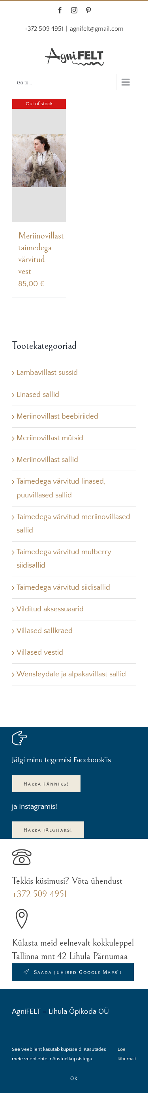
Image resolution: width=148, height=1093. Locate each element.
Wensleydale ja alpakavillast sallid (71, 674)
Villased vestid (40, 652)
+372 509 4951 (39, 894)
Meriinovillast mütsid (50, 438)
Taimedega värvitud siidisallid (63, 587)
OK (74, 1078)
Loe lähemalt (127, 1053)
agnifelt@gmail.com (97, 28)
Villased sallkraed (45, 631)
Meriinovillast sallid (47, 460)
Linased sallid (38, 395)
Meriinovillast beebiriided (57, 416)
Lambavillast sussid (47, 373)
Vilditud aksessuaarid (50, 609)
